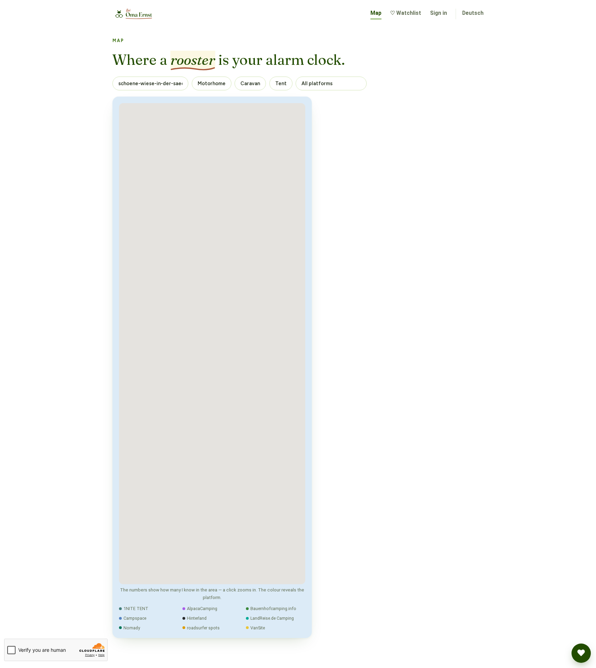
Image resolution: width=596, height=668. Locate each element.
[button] (581, 653)
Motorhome (212, 83)
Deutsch (473, 13)
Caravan (250, 83)
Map (375, 13)
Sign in (438, 13)
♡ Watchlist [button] (405, 13)
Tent (281, 83)
